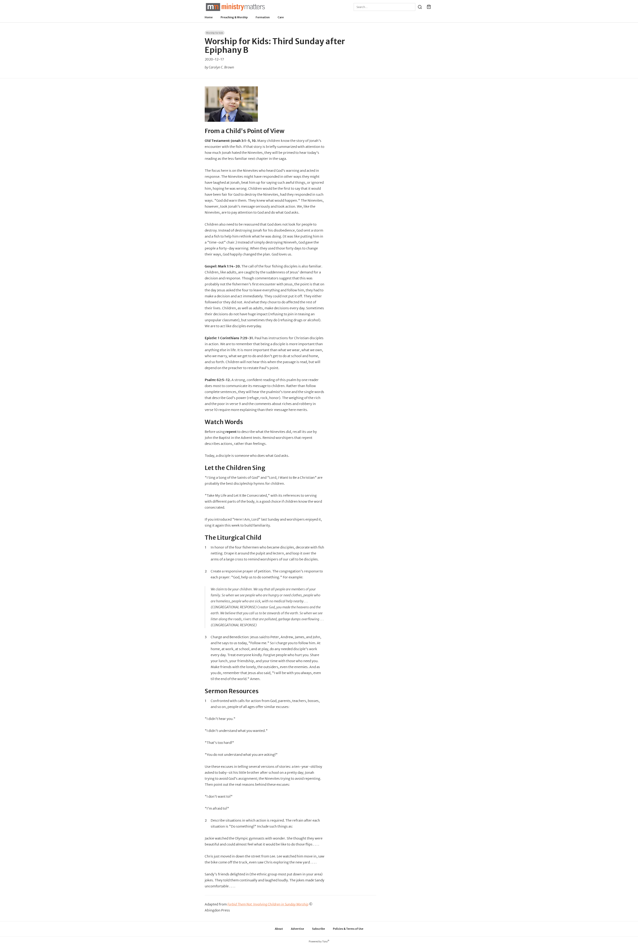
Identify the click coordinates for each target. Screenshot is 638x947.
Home (209, 17)
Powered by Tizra (319, 941)
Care (281, 17)
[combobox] (384, 7)
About (279, 928)
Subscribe (318, 928)
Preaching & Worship (234, 17)
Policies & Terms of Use (348, 928)
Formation (263, 17)
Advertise (297, 928)
